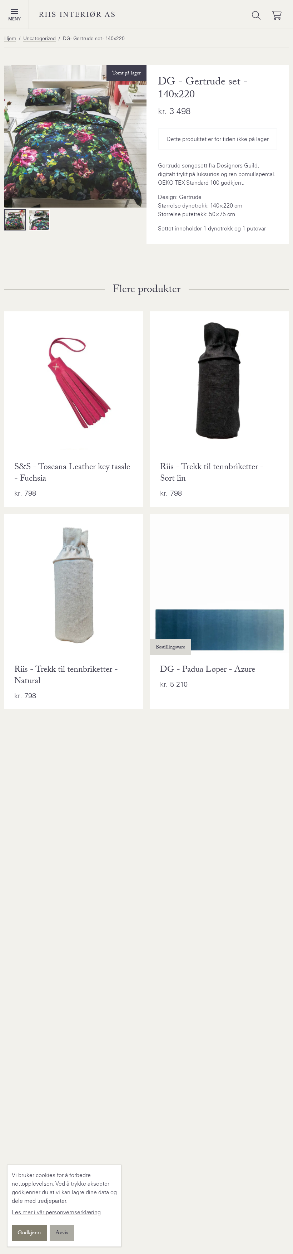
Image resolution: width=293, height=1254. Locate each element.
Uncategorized (39, 38)
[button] (14, 11)
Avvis (61, 1233)
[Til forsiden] (77, 14)
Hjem (10, 38)
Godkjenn (29, 1233)
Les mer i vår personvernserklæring (56, 1212)
